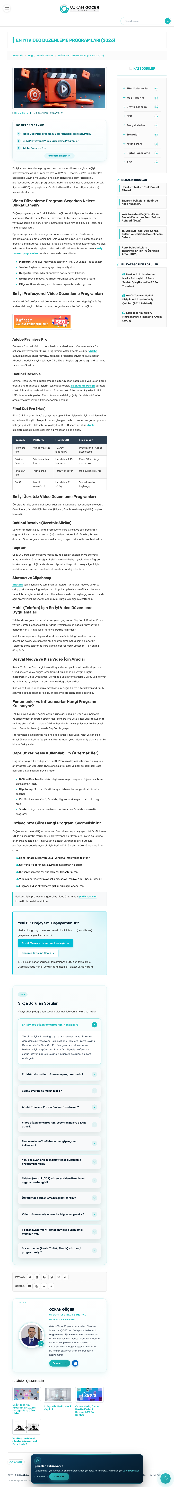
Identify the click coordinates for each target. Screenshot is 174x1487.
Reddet (41, 1476)
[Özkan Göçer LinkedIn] (75, 1363)
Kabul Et (59, 1476)
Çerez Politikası (131, 1470)
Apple (90, 425)
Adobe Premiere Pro (34, 148)
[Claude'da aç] (44, 1286)
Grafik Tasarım (142, 107)
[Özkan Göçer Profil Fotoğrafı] (31, 1335)
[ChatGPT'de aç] (37, 1286)
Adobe (93, 351)
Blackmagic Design (83, 385)
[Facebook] (44, 1277)
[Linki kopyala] (65, 1277)
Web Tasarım (142, 97)
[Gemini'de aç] (51, 1286)
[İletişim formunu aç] (165, 1478)
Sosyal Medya (142, 125)
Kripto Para (142, 143)
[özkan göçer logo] (79, 8)
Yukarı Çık (17, 1462)
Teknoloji (142, 134)
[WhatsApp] (51, 1277)
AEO (142, 162)
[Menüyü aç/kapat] (6, 8)
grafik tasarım (88, 896)
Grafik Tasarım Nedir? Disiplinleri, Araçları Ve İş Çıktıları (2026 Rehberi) (137, 299)
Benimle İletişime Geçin (38, 953)
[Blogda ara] (168, 21)
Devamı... (58, 1363)
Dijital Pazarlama (142, 153)
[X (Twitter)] (30, 1277)
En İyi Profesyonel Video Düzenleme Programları (50, 140)
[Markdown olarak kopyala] (30, 1286)
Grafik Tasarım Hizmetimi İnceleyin (45, 943)
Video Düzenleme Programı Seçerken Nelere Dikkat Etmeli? (56, 133)
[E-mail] (58, 1277)
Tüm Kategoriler (142, 88)
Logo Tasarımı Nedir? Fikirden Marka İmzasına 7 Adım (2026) (142, 316)
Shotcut (17, 584)
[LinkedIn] (37, 1277)
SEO (142, 116)
